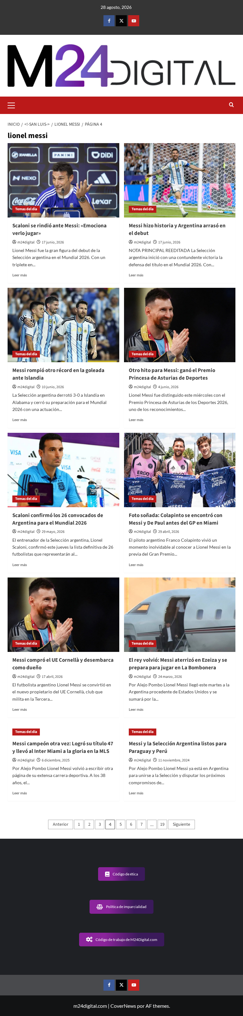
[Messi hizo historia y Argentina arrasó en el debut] (180, 180)
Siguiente (181, 824)
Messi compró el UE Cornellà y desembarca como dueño (63, 664)
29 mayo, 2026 (53, 531)
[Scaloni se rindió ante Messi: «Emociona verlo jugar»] (63, 180)
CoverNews (123, 1006)
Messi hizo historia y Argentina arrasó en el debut (177, 229)
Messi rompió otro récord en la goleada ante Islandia (58, 374)
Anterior (60, 824)
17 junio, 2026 (53, 242)
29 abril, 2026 (168, 531)
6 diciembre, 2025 (56, 760)
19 (162, 824)
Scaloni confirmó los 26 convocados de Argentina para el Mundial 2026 (57, 519)
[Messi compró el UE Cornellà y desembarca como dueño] (63, 614)
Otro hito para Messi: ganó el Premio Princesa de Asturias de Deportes (172, 374)
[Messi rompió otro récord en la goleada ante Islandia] (63, 325)
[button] (14, 104)
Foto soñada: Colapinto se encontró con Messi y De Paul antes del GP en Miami (175, 519)
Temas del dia (26, 209)
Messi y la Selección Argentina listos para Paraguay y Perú (178, 747)
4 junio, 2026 (168, 387)
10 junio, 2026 (53, 387)
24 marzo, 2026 (170, 676)
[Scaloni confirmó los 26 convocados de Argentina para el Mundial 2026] (63, 470)
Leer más (19, 275)
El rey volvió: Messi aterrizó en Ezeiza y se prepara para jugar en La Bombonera (178, 664)
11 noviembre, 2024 (174, 760)
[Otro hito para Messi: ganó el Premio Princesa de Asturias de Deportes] (180, 325)
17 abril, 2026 (52, 676)
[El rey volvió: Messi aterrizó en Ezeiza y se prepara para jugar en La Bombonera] (180, 614)
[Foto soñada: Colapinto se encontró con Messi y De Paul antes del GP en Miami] (180, 470)
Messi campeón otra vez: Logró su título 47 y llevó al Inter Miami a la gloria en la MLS (62, 747)
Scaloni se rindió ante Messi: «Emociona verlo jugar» (59, 229)
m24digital (25, 242)
